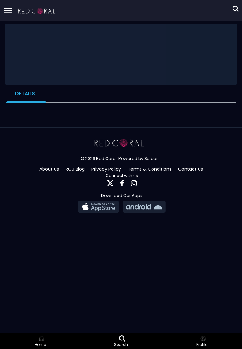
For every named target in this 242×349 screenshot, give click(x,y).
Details (25, 93)
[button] (37, 10)
